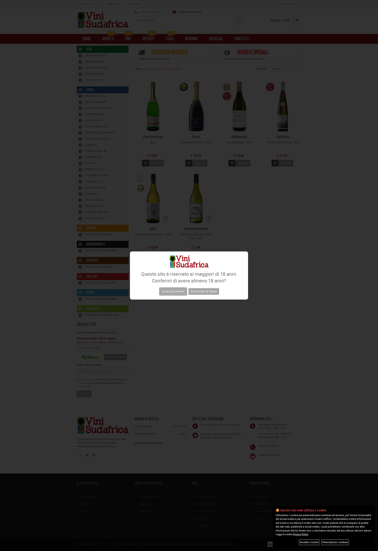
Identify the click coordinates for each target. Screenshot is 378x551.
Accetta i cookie (309, 542)
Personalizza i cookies (335, 542)
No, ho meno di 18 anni (204, 291)
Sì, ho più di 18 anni (173, 291)
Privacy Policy (300, 534)
